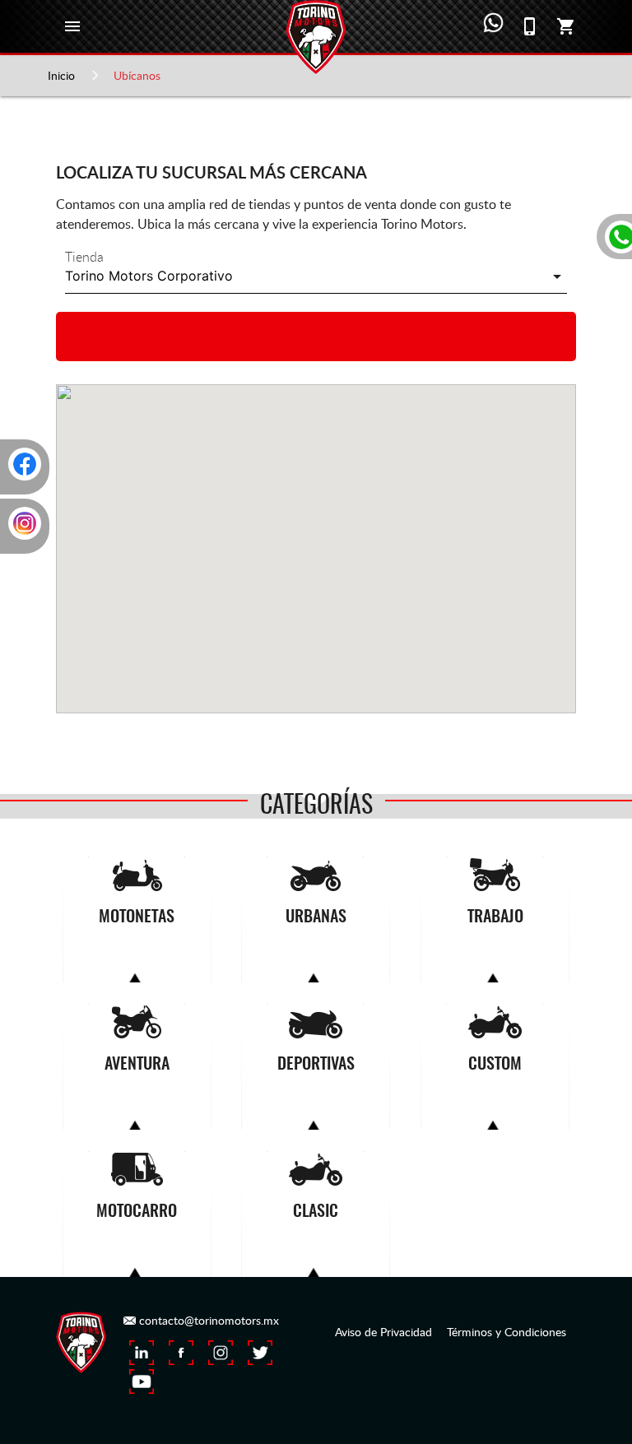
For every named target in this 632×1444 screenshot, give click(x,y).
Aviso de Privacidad (383, 1332)
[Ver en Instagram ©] (220, 1352)
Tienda (84, 257)
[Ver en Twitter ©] (260, 1352)
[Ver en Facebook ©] (181, 1352)
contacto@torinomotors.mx (207, 1320)
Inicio (61, 75)
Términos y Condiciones (506, 1332)
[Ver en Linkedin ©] (141, 1352)
